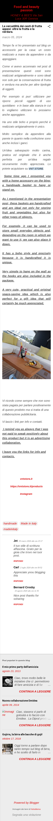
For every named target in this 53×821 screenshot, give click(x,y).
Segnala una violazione (26, 814)
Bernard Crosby (24, 587)
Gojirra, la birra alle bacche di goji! (22, 734)
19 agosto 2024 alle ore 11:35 (27, 591)
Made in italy (29, 523)
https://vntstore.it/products (26, 486)
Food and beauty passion (26, 8)
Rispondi (18, 561)
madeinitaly (11, 529)
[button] (49, 27)
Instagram (26, 494)
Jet (16, 540)
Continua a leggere (35, 691)
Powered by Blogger (26, 802)
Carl (16, 567)
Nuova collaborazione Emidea (19, 700)
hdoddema (36, 809)
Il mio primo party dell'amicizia (20, 666)
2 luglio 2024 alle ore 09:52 (31, 568)
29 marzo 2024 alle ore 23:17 (31, 541)
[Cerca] (49, 7)
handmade (10, 523)
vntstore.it (26, 478)
